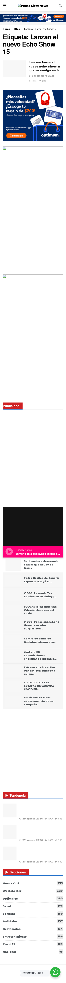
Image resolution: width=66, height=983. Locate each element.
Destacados (33, 929)
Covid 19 (33, 944)
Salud (33, 906)
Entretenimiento (33, 936)
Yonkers (33, 914)
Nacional (33, 952)
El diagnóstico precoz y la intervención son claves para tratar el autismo (39, 852)
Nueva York (33, 883)
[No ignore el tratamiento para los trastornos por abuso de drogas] (9, 832)
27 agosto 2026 (32, 840)
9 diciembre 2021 (43, 75)
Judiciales (33, 898)
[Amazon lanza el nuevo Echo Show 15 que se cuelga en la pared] (14, 68)
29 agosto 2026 (32, 818)
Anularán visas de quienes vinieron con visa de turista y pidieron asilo (40, 809)
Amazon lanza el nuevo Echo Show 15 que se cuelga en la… (45, 66)
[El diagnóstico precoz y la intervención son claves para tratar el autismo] (9, 853)
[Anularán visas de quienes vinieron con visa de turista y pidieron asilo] (9, 810)
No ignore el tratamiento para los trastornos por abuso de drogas (39, 831)
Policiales (33, 921)
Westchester (33, 891)
